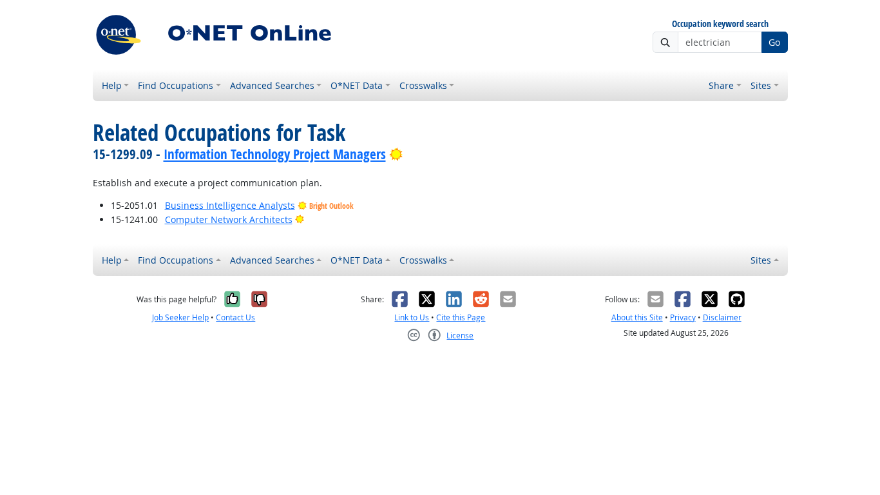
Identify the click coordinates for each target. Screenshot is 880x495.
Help (112, 85)
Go (774, 42)
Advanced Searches (272, 85)
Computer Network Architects (228, 219)
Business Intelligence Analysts (230, 205)
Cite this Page (460, 317)
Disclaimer (722, 317)
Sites (761, 85)
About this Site (637, 317)
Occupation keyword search (720, 24)
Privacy (683, 317)
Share (721, 85)
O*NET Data (356, 85)
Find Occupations (175, 85)
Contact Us (235, 317)
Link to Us (411, 317)
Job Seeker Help (180, 317)
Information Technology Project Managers (275, 154)
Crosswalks (423, 85)
